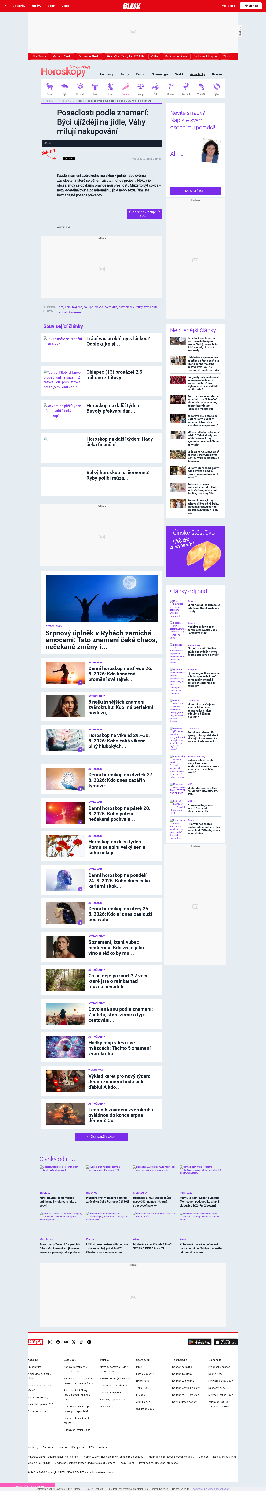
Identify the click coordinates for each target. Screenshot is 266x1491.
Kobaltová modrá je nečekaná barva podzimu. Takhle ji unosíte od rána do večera (201, 1248)
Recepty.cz (193, 669)
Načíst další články (102, 1136)
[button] (199, 1342)
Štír (156, 94)
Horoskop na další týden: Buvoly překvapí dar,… (113, 408)
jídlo (68, 307)
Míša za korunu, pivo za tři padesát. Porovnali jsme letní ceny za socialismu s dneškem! (203, 456)
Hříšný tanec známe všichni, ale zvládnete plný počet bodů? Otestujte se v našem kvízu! (204, 828)
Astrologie (95, 662)
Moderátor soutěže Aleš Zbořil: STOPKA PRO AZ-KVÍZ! (203, 791)
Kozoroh (186, 94)
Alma (177, 153)
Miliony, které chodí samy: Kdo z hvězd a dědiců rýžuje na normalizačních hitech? (203, 472)
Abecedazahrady (196, 756)
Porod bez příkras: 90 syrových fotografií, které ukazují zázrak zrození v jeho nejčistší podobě (203, 737)
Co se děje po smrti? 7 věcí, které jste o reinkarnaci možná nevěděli (118, 981)
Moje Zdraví (194, 645)
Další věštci (194, 190)
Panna (125, 94)
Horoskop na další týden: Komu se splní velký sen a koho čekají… (116, 847)
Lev (110, 94)
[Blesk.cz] (132, 6)
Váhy (140, 94)
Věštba (140, 74)
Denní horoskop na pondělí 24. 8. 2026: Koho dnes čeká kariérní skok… (119, 880)
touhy (139, 307)
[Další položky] (233, 56)
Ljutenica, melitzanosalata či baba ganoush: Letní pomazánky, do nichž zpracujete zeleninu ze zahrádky (204, 679)
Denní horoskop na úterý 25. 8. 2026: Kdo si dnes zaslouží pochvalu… (120, 914)
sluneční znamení (70, 312)
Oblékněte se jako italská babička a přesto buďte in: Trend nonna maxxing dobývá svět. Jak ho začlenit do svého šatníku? (204, 364)
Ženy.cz (184, 1239)
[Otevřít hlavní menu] (5, 5)
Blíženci (80, 94)
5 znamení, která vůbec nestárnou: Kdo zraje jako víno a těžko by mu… (116, 947)
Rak (95, 94)
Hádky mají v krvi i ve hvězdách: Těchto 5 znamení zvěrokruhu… (119, 1048)
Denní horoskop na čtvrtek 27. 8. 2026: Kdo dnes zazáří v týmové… (121, 780)
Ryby (216, 94)
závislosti (150, 307)
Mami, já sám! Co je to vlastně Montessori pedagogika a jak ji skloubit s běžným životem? (201, 710)
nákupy (88, 307)
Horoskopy (107, 74)
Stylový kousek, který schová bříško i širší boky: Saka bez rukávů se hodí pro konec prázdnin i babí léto (203, 506)
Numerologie (160, 74)
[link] (50, 1342)
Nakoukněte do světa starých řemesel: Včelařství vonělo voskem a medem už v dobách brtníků (203, 766)
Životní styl (95, 1070)
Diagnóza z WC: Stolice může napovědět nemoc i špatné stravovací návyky (203, 651)
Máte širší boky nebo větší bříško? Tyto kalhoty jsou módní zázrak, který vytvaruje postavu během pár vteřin (204, 438)
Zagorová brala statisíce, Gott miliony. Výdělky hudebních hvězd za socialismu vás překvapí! (203, 420)
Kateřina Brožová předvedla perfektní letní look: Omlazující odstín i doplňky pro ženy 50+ (203, 489)
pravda (98, 307)
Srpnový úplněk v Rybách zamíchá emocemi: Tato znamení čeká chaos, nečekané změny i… (101, 640)
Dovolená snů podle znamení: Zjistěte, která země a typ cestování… (120, 1014)
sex (61, 307)
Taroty (125, 74)
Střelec (170, 94)
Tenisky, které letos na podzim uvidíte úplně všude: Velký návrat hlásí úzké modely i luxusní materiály (203, 344)
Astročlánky (197, 74)
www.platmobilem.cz (219, 1489)
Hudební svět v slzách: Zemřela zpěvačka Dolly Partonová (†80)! (202, 629)
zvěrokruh (111, 307)
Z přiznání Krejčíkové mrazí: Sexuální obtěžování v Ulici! (200, 808)
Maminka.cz (194, 728)
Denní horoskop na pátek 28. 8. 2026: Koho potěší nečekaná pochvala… (119, 813)
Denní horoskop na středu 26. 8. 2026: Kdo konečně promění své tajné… (120, 674)
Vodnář (201, 94)
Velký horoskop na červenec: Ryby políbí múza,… (117, 475)
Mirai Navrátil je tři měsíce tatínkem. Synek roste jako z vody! (204, 608)
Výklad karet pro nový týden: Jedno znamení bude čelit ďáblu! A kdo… (119, 1081)
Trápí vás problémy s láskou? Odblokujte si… (118, 341)
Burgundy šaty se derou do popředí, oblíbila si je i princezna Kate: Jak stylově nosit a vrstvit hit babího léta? (204, 383)
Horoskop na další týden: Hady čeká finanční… (119, 441)
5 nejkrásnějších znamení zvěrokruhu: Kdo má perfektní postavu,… (120, 707)
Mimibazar (193, 700)
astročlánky (126, 307)
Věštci (179, 74)
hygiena (77, 307)
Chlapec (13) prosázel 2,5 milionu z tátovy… (114, 374)
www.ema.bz (200, 1489)
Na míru (217, 74)
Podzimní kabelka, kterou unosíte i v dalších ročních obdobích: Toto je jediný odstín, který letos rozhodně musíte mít (203, 402)
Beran (50, 94)
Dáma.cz (192, 820)
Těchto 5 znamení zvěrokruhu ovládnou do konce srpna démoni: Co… (120, 1115)
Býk (65, 94)
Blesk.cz (192, 601)
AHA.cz (191, 784)
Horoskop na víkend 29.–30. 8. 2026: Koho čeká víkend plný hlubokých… (119, 741)
